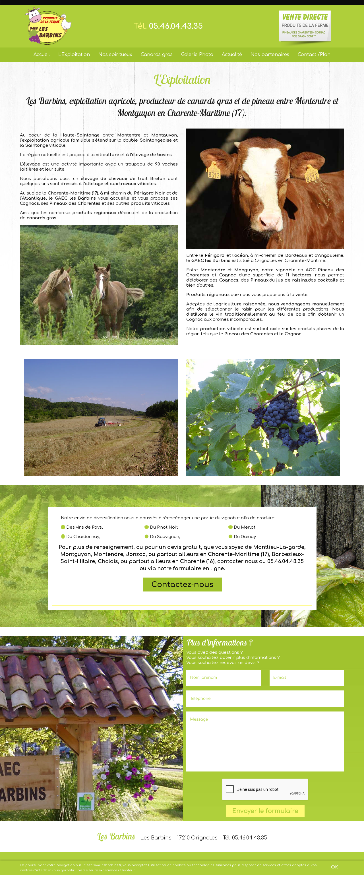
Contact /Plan (314, 54)
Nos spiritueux (115, 54)
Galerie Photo (197, 54)
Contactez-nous (182, 584)
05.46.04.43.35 (176, 26)
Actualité (232, 54)
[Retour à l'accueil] (48, 26)
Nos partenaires (270, 54)
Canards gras (157, 54)
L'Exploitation (74, 54)
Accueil (42, 54)
